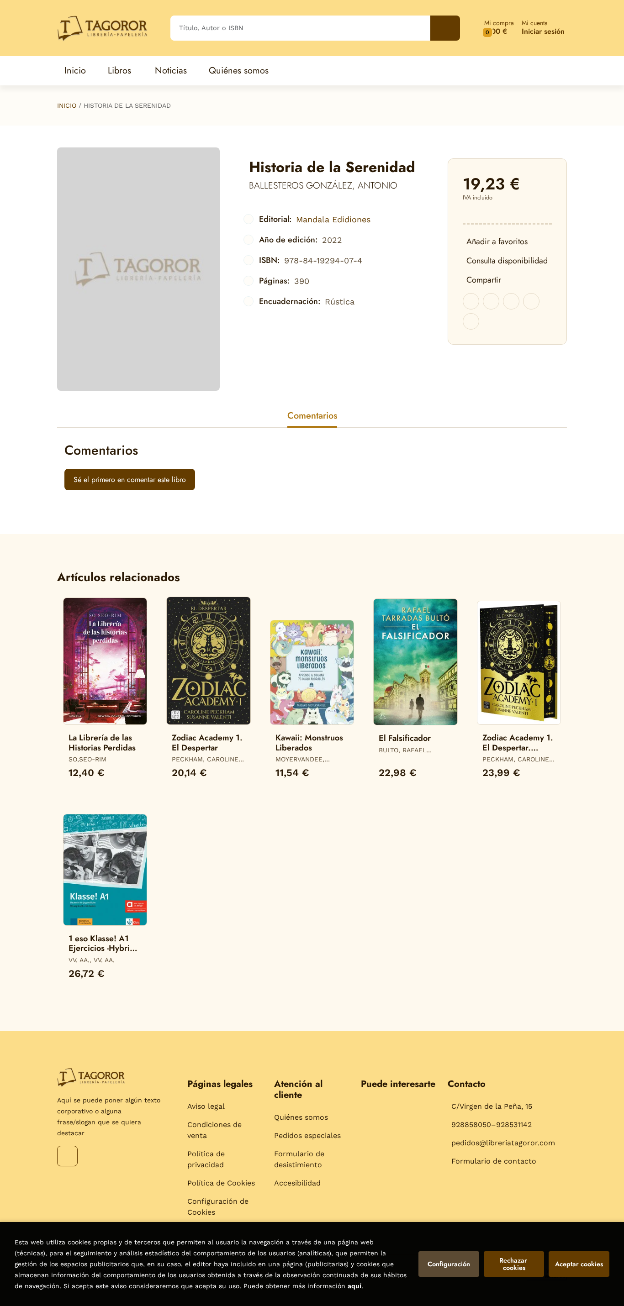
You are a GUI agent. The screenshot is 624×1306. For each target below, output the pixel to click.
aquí (354, 1286)
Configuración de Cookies (218, 1207)
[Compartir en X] (491, 301)
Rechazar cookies (514, 1264)
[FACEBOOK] (67, 1156)
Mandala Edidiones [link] (333, 219)
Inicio (66, 105)
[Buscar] (445, 28)
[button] (499, 28)
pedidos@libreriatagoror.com (503, 1142)
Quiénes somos (301, 1117)
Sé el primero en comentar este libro (130, 479)
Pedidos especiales (307, 1135)
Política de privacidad (206, 1159)
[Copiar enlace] (471, 321)
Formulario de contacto (493, 1161)
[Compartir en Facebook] (471, 301)
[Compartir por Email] (531, 301)
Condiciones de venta (214, 1130)
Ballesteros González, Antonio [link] (323, 185)
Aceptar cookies (579, 1264)
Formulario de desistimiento (299, 1159)
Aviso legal (206, 1106)
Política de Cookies (221, 1183)
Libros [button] (119, 70)
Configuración (449, 1264)
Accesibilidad (297, 1183)
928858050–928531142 (491, 1124)
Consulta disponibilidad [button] (507, 261)
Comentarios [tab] (312, 415)
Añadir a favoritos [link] (497, 241)
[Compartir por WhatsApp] (511, 301)
